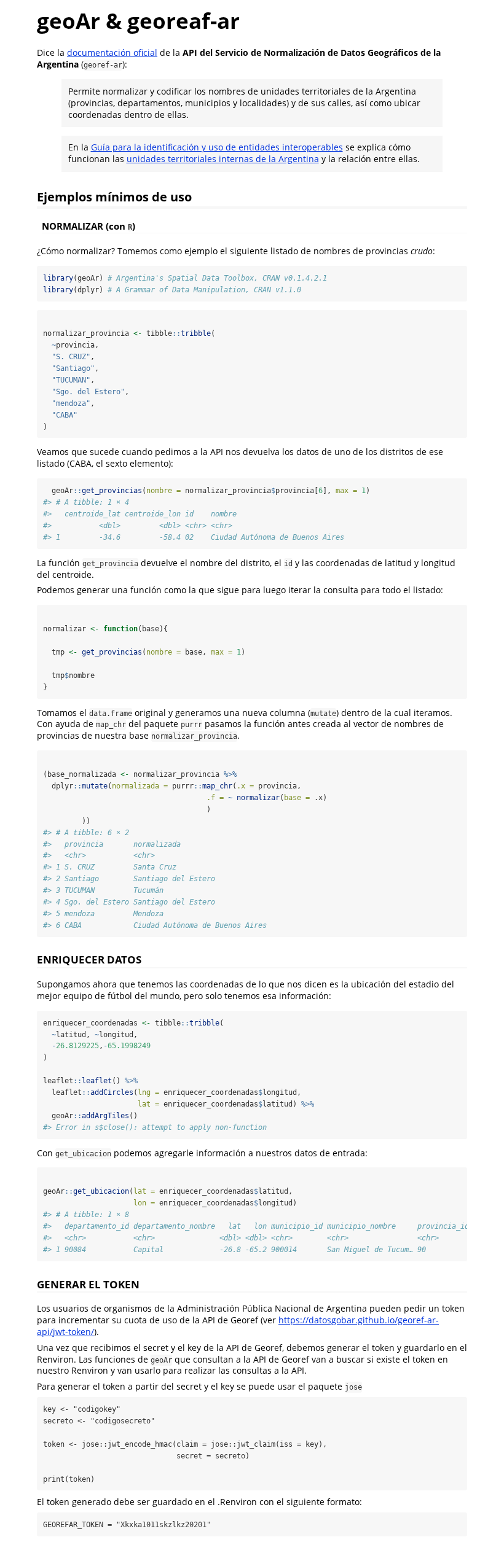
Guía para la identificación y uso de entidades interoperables (217, 147)
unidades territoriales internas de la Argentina (223, 159)
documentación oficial (112, 52)
